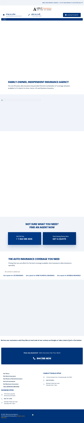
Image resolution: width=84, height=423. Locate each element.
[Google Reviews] (5, 3)
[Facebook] (2, 3)
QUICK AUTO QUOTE (72, 15)
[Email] (9, 3)
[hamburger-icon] (4, 19)
